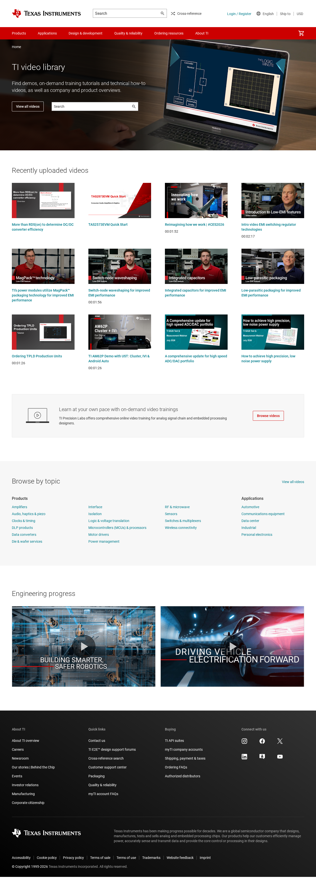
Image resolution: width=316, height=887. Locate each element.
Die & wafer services (27, 541)
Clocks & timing (23, 521)
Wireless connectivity (181, 528)
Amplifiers (19, 507)
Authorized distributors (182, 776)
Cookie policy (47, 858)
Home (16, 47)
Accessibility (21, 858)
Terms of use (126, 858)
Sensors (171, 514)
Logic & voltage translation (108, 521)
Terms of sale (100, 858)
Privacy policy (73, 858)
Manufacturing (23, 794)
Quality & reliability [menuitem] (128, 33)
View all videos (28, 106)
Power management (103, 541)
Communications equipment (263, 514)
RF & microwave (177, 507)
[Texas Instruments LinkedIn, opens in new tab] (244, 758)
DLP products (22, 528)
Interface (95, 507)
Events (17, 776)
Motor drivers (98, 535)
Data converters (24, 535)
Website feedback (180, 858)
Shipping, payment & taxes (185, 758)
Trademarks (151, 858)
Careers (18, 749)
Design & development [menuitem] (85, 33)
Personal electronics (256, 535)
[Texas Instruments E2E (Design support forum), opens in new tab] (262, 758)
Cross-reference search (106, 758)
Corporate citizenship (28, 803)
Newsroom (20, 758)
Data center (250, 521)
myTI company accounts (184, 749)
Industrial (248, 528)
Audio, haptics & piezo (28, 514)
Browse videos (268, 416)
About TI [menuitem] (201, 33)
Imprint (205, 858)
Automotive (250, 507)
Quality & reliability (102, 785)
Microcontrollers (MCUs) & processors (117, 528)
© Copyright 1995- (30, 867)
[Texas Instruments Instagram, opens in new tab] (244, 743)
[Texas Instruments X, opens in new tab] (280, 743)
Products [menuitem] (19, 33)
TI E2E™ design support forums (112, 749)
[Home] (46, 13)
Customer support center (107, 767)
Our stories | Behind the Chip (33, 767)
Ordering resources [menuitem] (168, 33)
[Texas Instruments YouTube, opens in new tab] (280, 758)
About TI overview (25, 741)
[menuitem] (301, 33)
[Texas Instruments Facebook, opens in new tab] (262, 743)
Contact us (96, 741)
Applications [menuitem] (47, 33)
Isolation (95, 514)
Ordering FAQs (176, 767)
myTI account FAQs (103, 794)
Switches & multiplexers (183, 521)
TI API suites (174, 741)
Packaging (96, 776)
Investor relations (25, 785)
